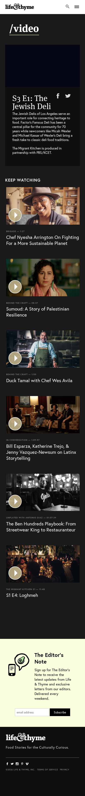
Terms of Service (47, 769)
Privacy (64, 769)
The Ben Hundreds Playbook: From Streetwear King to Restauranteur (41, 526)
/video (24, 28)
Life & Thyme (26, 738)
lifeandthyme (19, 11)
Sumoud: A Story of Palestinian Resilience (37, 312)
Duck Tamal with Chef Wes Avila (39, 380)
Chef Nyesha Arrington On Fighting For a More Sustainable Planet (42, 240)
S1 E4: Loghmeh (22, 595)
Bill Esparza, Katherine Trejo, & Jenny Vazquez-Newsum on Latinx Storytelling (41, 452)
